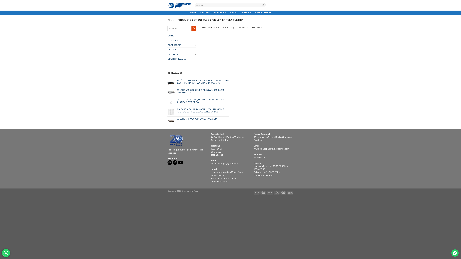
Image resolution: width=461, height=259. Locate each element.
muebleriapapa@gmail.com (224, 163)
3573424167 (216, 149)
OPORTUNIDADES (263, 13)
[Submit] (263, 5)
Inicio (170, 20)
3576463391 (259, 157)
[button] (455, 253)
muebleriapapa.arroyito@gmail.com (271, 149)
